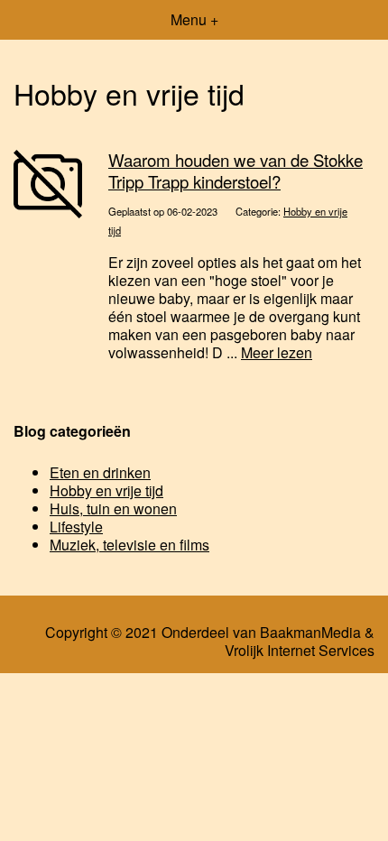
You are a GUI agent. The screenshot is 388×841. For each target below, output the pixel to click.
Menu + (194, 19)
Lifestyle (76, 526)
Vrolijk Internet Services (299, 651)
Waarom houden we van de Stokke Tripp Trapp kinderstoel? (235, 170)
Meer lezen (276, 352)
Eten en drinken (100, 472)
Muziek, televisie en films (129, 544)
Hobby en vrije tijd (106, 490)
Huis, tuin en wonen (113, 508)
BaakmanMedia (310, 633)
